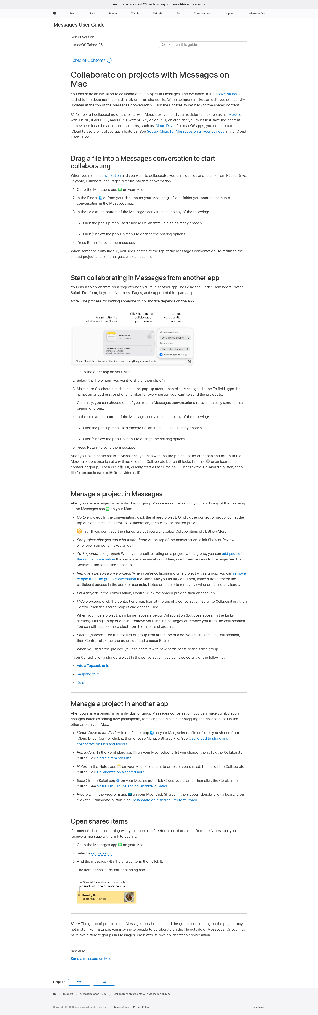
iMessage (236, 114)
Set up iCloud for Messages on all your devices (185, 131)
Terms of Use (121, 1007)
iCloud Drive (165, 126)
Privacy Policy (141, 1007)
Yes (79, 982)
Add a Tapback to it (92, 665)
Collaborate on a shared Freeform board (164, 800)
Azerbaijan (259, 1007)
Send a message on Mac (91, 958)
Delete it (84, 682)
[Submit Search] (164, 45)
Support (68, 994)
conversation (226, 94)
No (104, 982)
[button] (91, 60)
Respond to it (88, 674)
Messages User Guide (79, 25)
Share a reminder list (114, 758)
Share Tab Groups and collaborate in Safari (132, 786)
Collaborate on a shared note (120, 772)
